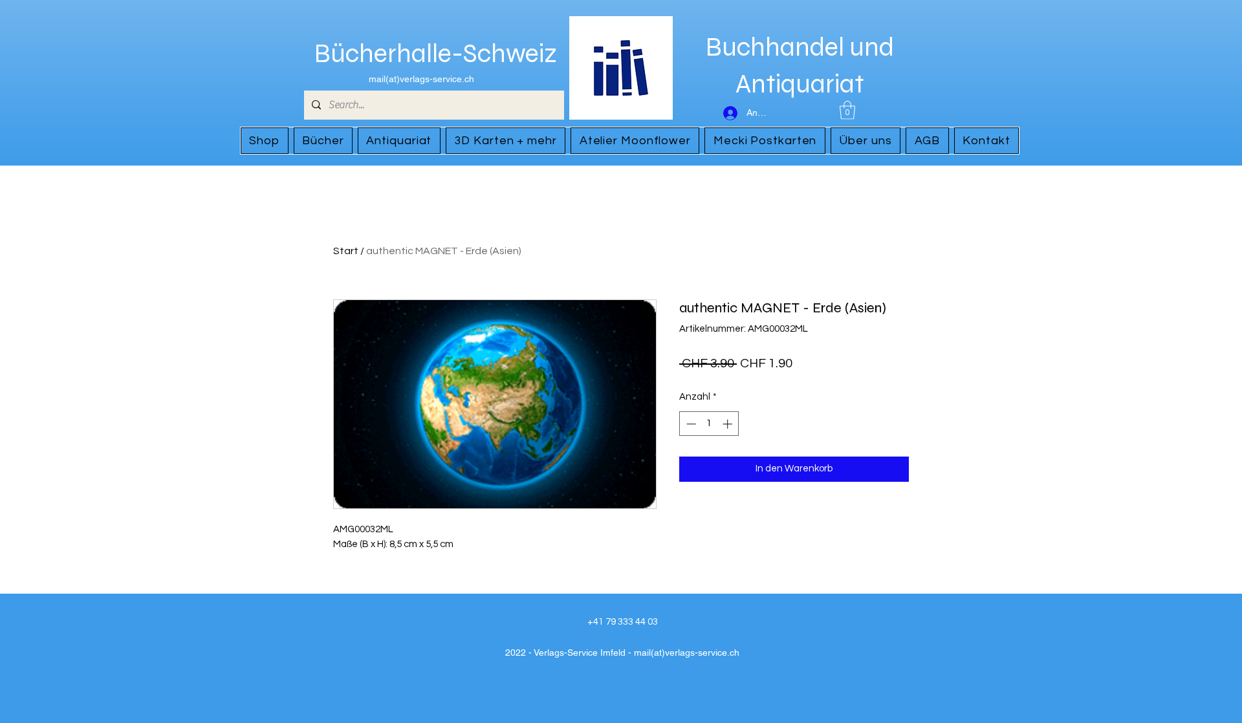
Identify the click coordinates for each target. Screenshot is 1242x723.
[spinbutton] (709, 424)
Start (345, 251)
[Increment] (728, 424)
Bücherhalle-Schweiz (435, 53)
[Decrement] (690, 424)
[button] (847, 110)
